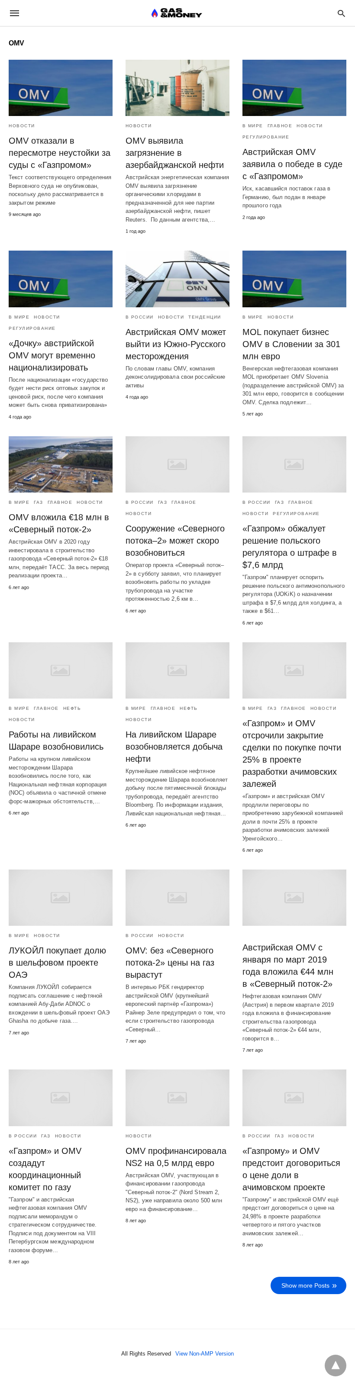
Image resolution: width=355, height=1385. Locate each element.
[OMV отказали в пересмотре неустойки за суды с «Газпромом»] (61, 88)
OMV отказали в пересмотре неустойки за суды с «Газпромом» (59, 153)
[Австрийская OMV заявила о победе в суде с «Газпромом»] (294, 88)
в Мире (252, 125)
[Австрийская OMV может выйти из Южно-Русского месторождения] (177, 279)
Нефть (72, 708)
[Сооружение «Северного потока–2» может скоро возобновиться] (177, 464)
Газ (38, 502)
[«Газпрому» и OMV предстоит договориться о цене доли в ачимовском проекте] (294, 1097)
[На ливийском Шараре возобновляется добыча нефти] (177, 670)
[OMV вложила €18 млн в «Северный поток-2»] (61, 464)
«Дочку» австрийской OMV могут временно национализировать (52, 355)
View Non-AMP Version (204, 1353)
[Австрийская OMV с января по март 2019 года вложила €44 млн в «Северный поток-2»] (294, 898)
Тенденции (204, 317)
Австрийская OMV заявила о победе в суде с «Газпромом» (292, 164)
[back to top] (335, 1365)
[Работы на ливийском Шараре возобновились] (61, 670)
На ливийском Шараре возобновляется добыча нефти (174, 746)
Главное (280, 125)
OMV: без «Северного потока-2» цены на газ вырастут (170, 962)
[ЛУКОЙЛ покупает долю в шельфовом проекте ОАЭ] (61, 898)
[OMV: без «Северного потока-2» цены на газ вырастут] (177, 898)
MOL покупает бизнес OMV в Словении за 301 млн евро (291, 344)
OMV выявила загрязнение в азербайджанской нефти (175, 153)
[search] (341, 13)
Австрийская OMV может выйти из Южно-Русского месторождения (176, 344)
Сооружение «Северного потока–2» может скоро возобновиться (175, 540)
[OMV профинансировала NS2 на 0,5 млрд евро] (177, 1097)
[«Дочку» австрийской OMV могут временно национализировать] (61, 279)
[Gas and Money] (177, 13)
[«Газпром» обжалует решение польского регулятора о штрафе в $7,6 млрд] (294, 464)
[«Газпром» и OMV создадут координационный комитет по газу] (61, 1097)
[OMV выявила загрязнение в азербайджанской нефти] (177, 88)
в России (140, 317)
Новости (22, 125)
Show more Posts (305, 1285)
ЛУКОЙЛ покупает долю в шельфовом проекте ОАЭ (57, 962)
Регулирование (266, 137)
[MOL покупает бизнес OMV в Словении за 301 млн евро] (294, 279)
